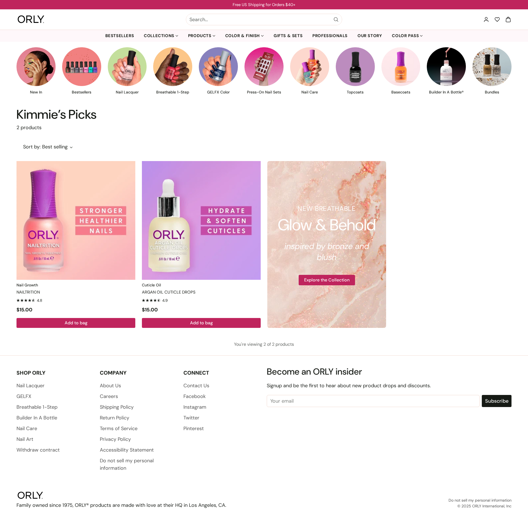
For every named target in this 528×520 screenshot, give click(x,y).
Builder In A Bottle (36, 417)
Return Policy (114, 417)
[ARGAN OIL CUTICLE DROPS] (201, 220)
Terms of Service (119, 428)
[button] (508, 19)
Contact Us (196, 385)
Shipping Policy (117, 407)
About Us (110, 385)
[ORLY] (30, 19)
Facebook (194, 396)
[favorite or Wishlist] (497, 19)
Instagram (194, 407)
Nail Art (24, 439)
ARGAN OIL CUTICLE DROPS (169, 292)
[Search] (336, 19)
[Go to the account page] (486, 19)
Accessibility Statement (127, 450)
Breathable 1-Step (36, 407)
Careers (109, 396)
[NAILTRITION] (75, 220)
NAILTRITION (28, 292)
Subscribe (496, 401)
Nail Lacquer (30, 385)
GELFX (23, 396)
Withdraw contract (38, 450)
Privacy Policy (115, 439)
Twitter (191, 417)
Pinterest (193, 428)
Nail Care (26, 428)
